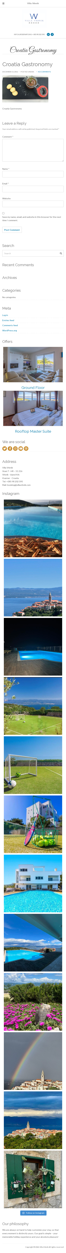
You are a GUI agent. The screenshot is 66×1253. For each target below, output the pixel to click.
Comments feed (10, 325)
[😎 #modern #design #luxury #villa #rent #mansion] (33, 1179)
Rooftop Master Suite (33, 431)
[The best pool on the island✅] (33, 883)
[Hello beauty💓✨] (33, 943)
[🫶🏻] (33, 647)
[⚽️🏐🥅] (33, 765)
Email (5, 183)
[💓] (33, 1002)
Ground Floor (33, 387)
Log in (5, 315)
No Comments (44, 72)
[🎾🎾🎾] (33, 824)
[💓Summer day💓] (33, 587)
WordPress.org (9, 330)
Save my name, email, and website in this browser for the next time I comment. (31, 219)
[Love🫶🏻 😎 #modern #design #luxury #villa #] (33, 1120)
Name (5, 169)
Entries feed (8, 320)
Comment (7, 136)
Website (6, 198)
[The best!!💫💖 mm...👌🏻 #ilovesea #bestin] (33, 528)
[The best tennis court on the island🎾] (33, 706)
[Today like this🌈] (33, 1061)
